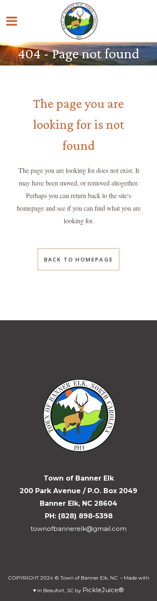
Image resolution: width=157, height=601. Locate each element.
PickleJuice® (103, 590)
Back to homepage (78, 259)
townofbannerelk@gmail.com (78, 529)
